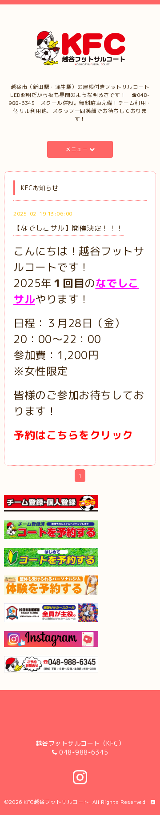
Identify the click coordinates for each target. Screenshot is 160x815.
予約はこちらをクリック (73, 435)
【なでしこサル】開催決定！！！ (68, 228)
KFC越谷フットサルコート (56, 802)
